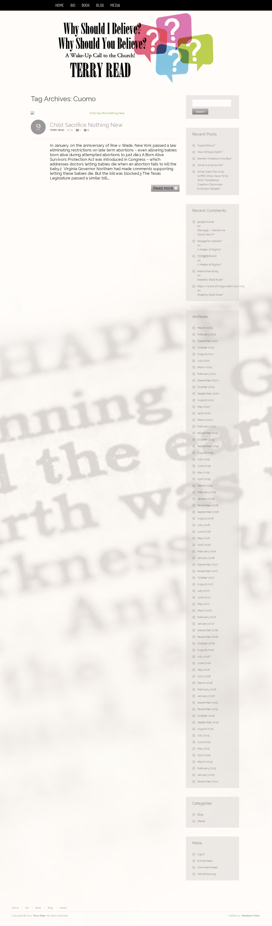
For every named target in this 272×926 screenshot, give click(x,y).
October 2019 (206, 439)
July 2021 (203, 360)
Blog (70, 130)
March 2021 (204, 367)
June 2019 (204, 465)
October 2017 (205, 577)
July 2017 (203, 590)
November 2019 (207, 433)
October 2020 (206, 387)
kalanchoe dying (207, 271)
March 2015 (204, 761)
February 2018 (206, 551)
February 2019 (206, 492)
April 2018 (204, 544)
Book (38, 907)
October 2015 (205, 715)
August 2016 (205, 650)
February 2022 (206, 334)
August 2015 (205, 728)
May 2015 (203, 748)
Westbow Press (251, 915)
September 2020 (208, 393)
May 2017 (203, 604)
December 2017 (207, 564)
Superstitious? (206, 145)
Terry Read (39, 915)
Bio (27, 907)
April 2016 (204, 676)
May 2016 (203, 669)
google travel (205, 221)
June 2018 (204, 531)
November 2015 (207, 709)
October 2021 (205, 347)
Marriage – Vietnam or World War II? (211, 232)
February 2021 (206, 373)
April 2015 (203, 755)
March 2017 (204, 610)
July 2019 (203, 459)
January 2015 (205, 774)
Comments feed (207, 867)
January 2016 (206, 696)
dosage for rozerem (209, 241)
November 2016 (207, 636)
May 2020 (203, 406)
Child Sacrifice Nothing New (86, 125)
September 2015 (207, 722)
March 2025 (204, 327)
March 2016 (205, 682)
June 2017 (203, 597)
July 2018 (203, 525)
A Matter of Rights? (209, 249)
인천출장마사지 (207, 256)
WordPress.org (206, 874)
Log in (201, 854)
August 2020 (205, 400)
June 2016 (204, 663)
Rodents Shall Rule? (210, 279)
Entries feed (204, 860)
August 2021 (205, 354)
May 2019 (203, 472)
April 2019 (204, 479)
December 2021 (207, 341)
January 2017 (205, 623)
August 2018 (205, 518)
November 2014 (207, 781)
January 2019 (206, 498)
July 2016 (203, 656)
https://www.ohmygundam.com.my (215, 286)
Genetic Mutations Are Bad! (214, 158)
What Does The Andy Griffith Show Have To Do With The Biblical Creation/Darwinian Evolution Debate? (212, 180)
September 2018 (208, 511)
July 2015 (203, 735)
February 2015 (206, 768)
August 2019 (205, 452)
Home (15, 907)
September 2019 (208, 446)
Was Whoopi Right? (209, 152)
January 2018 (206, 558)
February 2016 (206, 689)
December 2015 (207, 702)
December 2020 (207, 380)
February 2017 (206, 617)
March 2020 (205, 419)
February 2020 (207, 426)
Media (201, 821)
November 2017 (207, 571)
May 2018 (203, 538)
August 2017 (205, 584)
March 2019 (204, 485)
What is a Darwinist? (210, 165)
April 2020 (204, 413)
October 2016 (206, 643)
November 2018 (207, 505)
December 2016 (207, 630)
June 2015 (203, 742)
